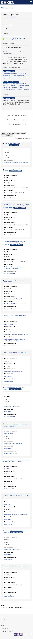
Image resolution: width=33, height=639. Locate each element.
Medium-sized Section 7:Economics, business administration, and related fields (16, 77)
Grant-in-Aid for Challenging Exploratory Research (16, 514)
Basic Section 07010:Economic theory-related (14, 303)
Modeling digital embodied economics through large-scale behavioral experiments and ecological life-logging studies (16, 206)
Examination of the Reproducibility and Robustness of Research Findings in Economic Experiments (15, 243)
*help (11, 53)
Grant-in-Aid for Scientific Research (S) (13, 479)
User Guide (4, 619)
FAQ (2, 622)
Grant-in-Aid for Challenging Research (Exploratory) (16, 261)
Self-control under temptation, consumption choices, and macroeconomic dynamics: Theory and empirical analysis (15, 424)
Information (4, 617)
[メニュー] (31, 2)
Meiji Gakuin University (9, 197)
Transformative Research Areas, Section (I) (14, 73)
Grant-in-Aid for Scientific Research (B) (13, 298)
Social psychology (17, 83)
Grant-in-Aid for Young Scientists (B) (12, 549)
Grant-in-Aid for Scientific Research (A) (13, 585)
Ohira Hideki (7, 361)
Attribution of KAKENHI (7, 631)
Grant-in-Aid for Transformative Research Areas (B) (16, 162)
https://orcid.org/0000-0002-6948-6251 (15, 39)
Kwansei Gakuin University (10, 345)
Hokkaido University (9, 596)
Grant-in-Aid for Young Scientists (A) (12, 406)
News (2, 625)
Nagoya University (8, 381)
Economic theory (7, 75)
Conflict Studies (25, 89)
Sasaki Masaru (7, 504)
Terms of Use (4, 628)
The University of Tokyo (9, 489)
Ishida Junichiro (8, 288)
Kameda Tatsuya (8, 468)
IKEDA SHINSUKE (8, 324)
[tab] (17, 116)
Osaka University (8, 308)
